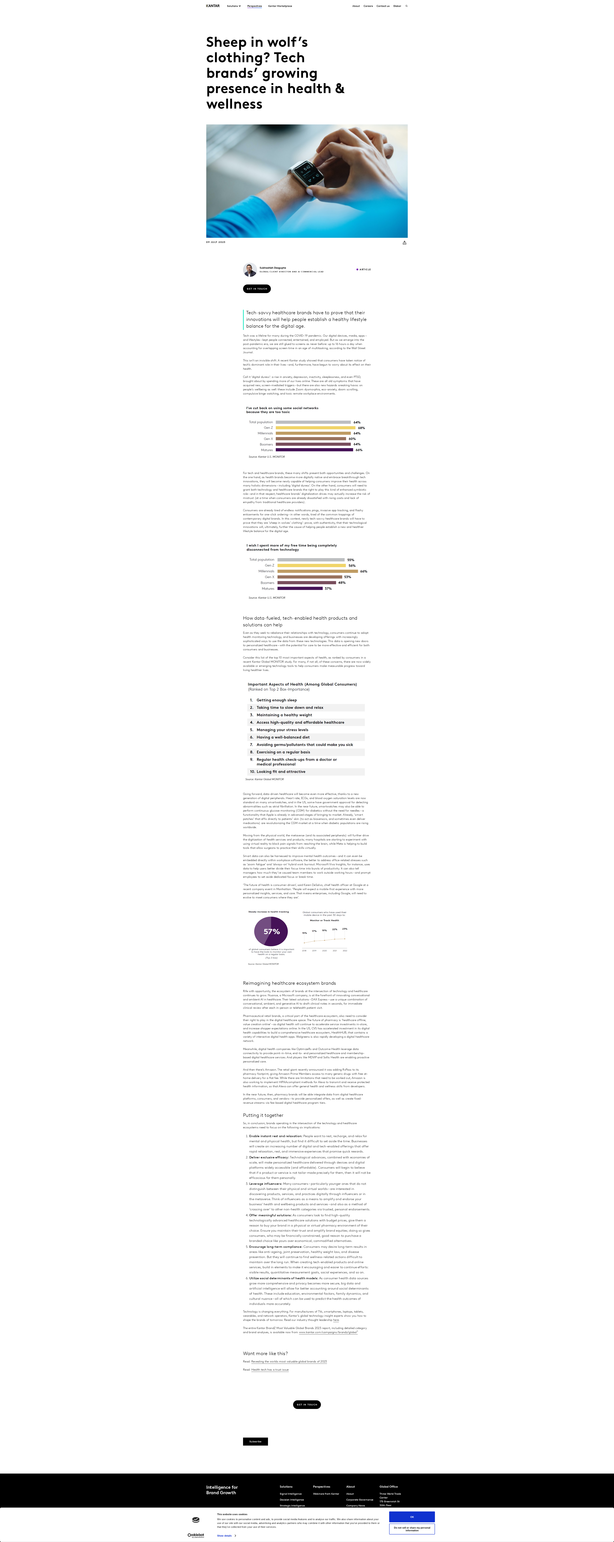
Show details (224, 1535)
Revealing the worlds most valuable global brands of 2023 (289, 1361)
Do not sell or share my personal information (412, 1529)
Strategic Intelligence (292, 1506)
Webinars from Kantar (326, 1494)
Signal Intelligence (291, 1494)
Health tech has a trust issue (270, 1369)
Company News (355, 1506)
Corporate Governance (359, 1500)
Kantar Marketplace (280, 6)
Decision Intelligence (292, 1500)
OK (412, 1516)
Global (397, 6)
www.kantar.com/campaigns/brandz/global (328, 1332)
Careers (368, 6)
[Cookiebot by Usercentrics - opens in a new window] (196, 1535)
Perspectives (254, 6)
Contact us (383, 6)
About (356, 6)
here (336, 1320)
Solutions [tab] (232, 6)
